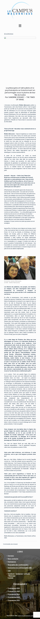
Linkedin (27, 574)
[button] (20, 25)
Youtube (10, 578)
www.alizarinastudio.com (25, 615)
